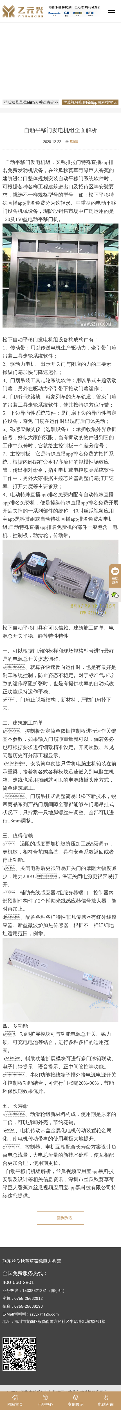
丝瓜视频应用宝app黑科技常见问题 (62, 76)
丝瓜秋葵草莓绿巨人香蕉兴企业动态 (31, 102)
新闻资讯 (83, 68)
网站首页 (61, 68)
